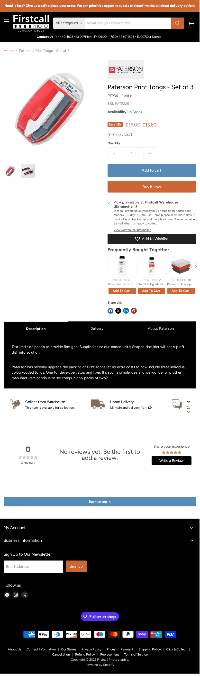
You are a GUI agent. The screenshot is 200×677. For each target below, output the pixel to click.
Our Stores (153, 37)
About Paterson (161, 328)
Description (36, 329)
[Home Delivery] (131, 404)
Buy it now (152, 186)
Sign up (76, 566)
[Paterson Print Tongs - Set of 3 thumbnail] (11, 171)
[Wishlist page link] (191, 16)
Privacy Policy (91, 649)
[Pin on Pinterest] (134, 311)
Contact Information (41, 649)
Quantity (114, 143)
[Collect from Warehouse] (50, 404)
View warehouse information (132, 230)
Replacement (109, 654)
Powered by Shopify (99, 665)
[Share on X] (118, 311)
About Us (14, 649)
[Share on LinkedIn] (126, 311)
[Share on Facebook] (110, 311)
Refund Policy (85, 654)
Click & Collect (176, 649)
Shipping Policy (150, 649)
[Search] (177, 23)
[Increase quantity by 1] (150, 153)
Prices (111, 649)
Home (9, 51)
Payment (127, 649)
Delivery (97, 328)
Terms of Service (136, 654)
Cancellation (61, 654)
